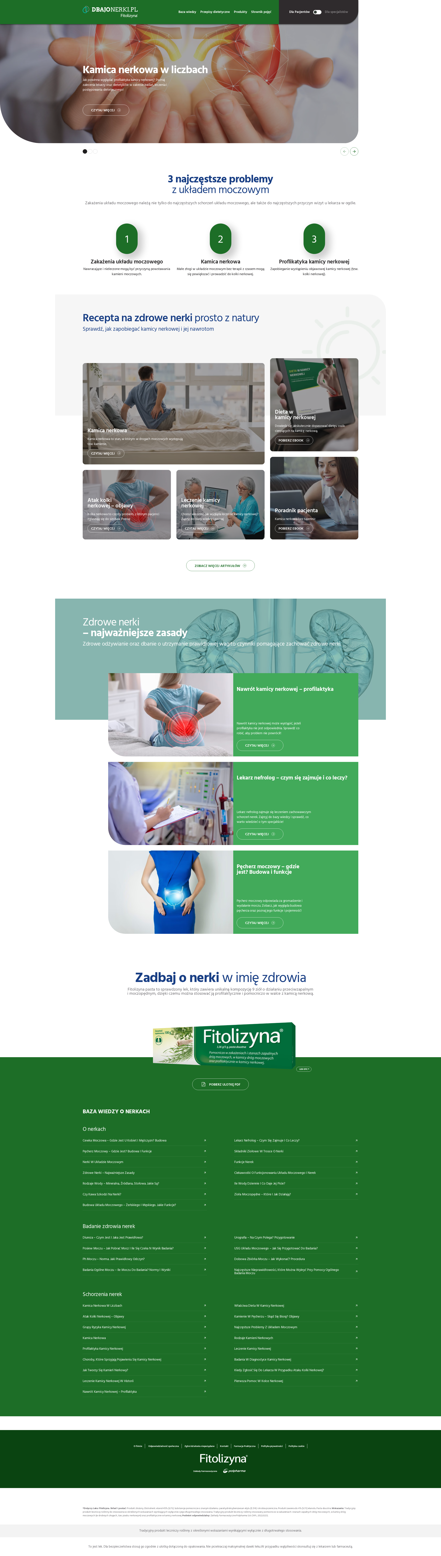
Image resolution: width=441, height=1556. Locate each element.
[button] (85, 151)
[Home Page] (110, 12)
